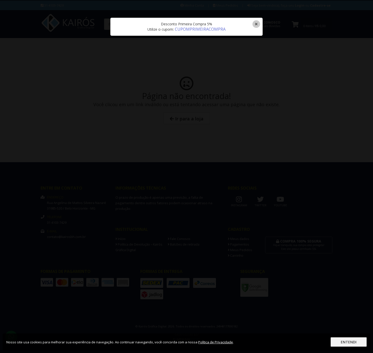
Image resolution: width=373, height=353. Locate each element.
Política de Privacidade (215, 342)
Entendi (349, 342)
